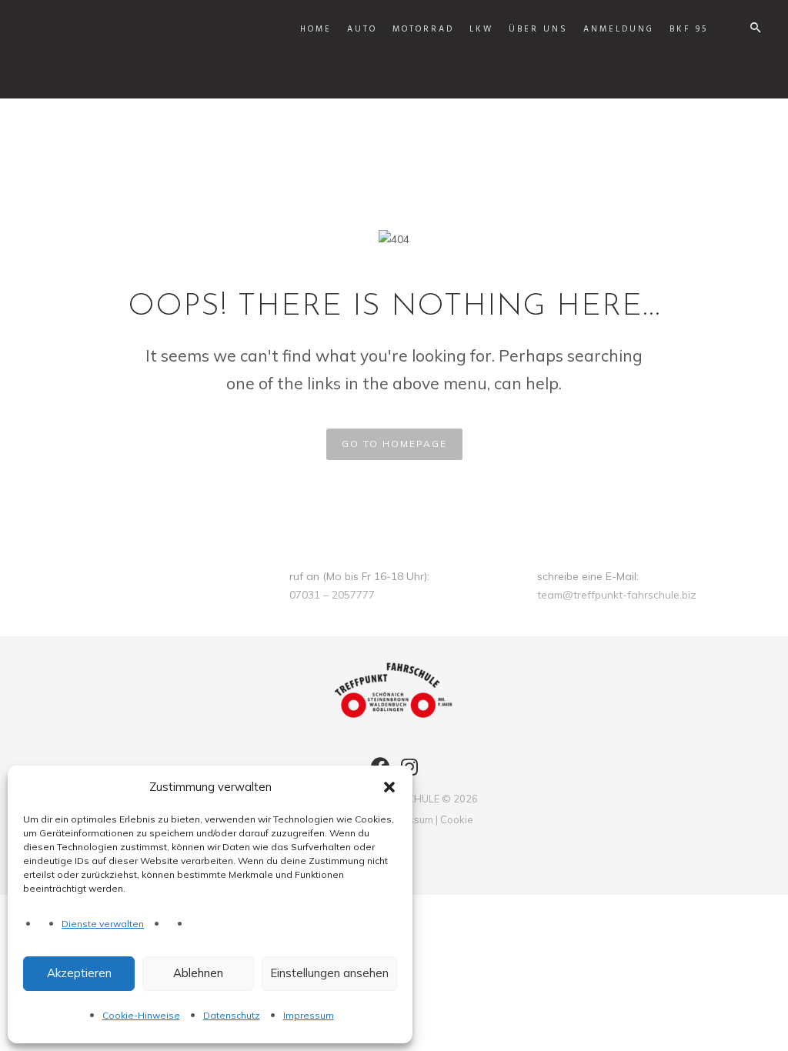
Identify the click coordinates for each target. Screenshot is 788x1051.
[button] (389, 787)
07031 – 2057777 (332, 595)
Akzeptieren (79, 973)
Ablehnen (198, 973)
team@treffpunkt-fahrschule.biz (616, 595)
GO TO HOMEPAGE (394, 443)
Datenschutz (231, 1015)
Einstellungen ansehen (329, 973)
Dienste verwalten (103, 923)
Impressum (308, 1015)
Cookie (456, 819)
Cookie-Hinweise (141, 1015)
